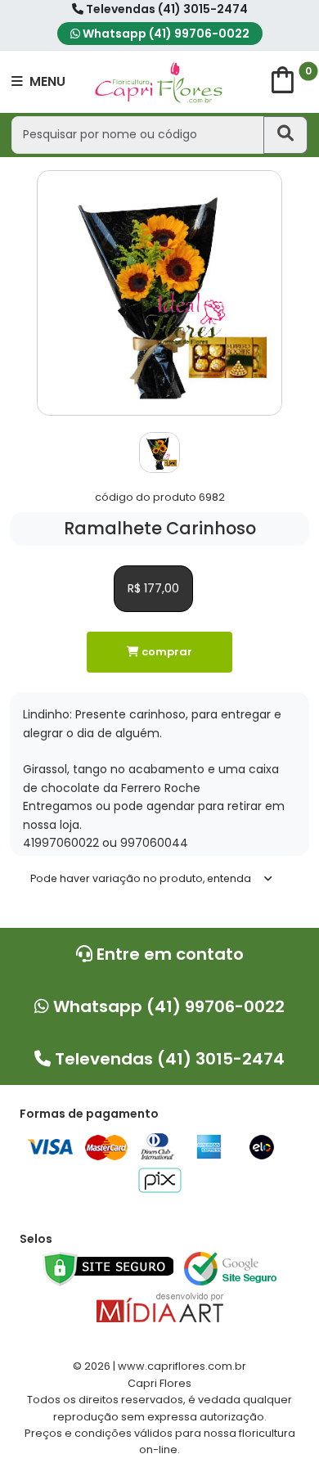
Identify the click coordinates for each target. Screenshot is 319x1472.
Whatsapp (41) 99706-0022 (164, 33)
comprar (165, 651)
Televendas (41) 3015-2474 (165, 9)
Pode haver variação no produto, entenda (140, 878)
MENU (45, 81)
